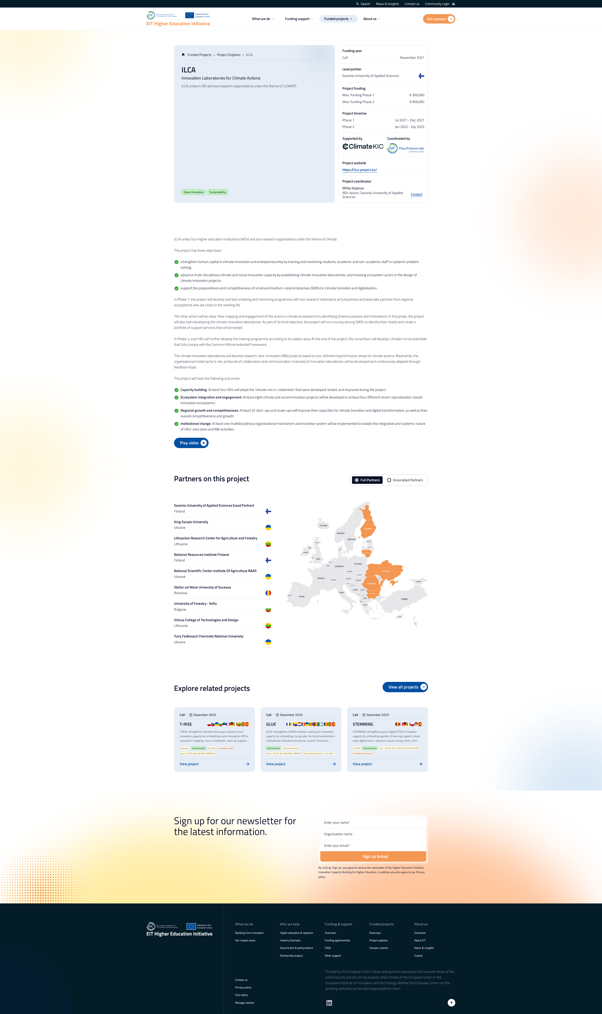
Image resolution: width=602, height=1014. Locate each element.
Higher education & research (296, 932)
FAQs (328, 948)
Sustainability (218, 192)
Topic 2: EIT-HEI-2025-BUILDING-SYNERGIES (197, 753)
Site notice (241, 995)
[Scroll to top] (451, 1002)
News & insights (424, 948)
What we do (261, 18)
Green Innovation (193, 192)
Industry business (290, 940)
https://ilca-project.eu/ (359, 169)
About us (369, 18)
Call (182, 715)
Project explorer (378, 940)
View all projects (403, 687)
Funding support (297, 18)
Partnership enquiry (291, 955)
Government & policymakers (296, 948)
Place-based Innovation (313, 753)
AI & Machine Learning (362, 753)
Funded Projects (199, 55)
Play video (189, 443)
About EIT (420, 940)
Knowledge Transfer (226, 748)
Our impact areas (245, 940)
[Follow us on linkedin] (329, 1002)
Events (418, 955)
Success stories (378, 948)
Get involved (436, 19)
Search (365, 3)
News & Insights (387, 3)
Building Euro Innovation (249, 932)
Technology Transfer (290, 748)
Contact (416, 195)
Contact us (412, 3)
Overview (330, 932)
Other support (333, 955)
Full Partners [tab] (370, 480)
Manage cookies (244, 1002)
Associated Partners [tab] (408, 480)
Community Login (437, 3)
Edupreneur (184, 748)
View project (189, 764)
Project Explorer (229, 55)
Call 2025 (211, 748)
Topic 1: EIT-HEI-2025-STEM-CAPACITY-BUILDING (398, 748)
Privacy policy (243, 987)
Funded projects (336, 18)
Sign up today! (375, 856)
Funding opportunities (337, 940)
